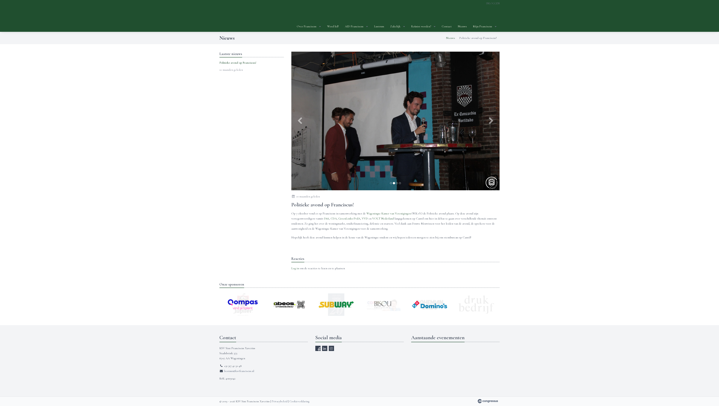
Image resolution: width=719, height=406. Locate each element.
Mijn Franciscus (482, 26)
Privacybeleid (279, 401)
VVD (365, 218)
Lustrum (379, 26)
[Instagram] (331, 348)
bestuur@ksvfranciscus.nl (239, 371)
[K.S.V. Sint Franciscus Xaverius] (228, 16)
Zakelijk (395, 26)
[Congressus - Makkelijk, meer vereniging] (488, 401)
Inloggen (493, 3)
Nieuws (462, 26)
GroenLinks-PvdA (349, 218)
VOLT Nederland (383, 218)
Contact (447, 26)
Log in (295, 268)
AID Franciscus (354, 26)
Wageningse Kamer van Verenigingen (388, 213)
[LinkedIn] (324, 348)
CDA (334, 218)
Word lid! (333, 26)
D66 (326, 218)
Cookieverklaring (299, 401)
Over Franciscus (306, 26)
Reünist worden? (421, 26)
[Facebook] (318, 348)
